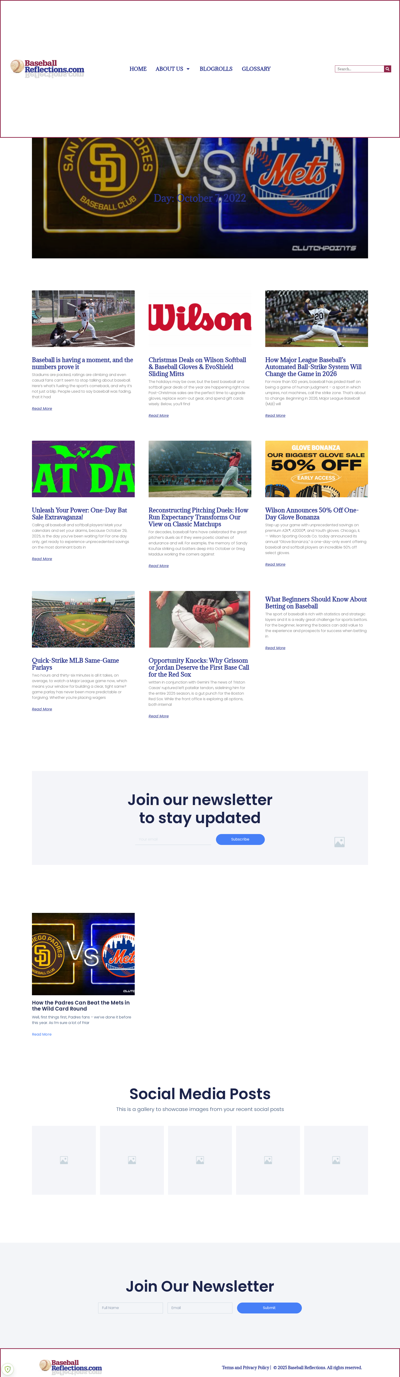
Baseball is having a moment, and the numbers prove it (82, 363)
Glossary (256, 68)
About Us (169, 68)
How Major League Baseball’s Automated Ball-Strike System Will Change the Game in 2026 (313, 367)
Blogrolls (216, 68)
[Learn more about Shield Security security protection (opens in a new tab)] (7, 1369)
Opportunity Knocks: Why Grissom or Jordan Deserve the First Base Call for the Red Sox (199, 667)
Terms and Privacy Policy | (246, 1367)
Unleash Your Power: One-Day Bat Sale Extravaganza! (79, 513)
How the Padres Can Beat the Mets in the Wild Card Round (81, 1005)
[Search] (387, 69)
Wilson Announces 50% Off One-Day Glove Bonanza (312, 513)
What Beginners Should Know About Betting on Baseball (316, 602)
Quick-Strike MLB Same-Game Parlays (75, 663)
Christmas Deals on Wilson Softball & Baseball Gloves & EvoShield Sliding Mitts (197, 367)
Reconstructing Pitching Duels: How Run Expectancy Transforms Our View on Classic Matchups (198, 517)
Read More (42, 409)
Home (138, 68)
